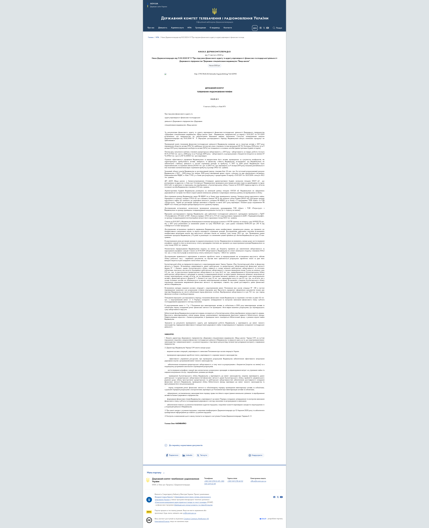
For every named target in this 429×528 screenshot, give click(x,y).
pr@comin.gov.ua (189, 513)
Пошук (279, 28)
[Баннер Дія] (255, 28)
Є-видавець (215, 28)
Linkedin (189, 455)
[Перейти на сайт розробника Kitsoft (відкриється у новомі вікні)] (263, 519)
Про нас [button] (150, 28)
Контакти (228, 28)
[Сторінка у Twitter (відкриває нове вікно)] (264, 27)
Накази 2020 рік (214, 66)
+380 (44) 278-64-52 (235, 481)
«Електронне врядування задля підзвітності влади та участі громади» (181, 502)
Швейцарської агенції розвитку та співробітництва (193, 505)
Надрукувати (257, 455)
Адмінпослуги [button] (177, 28)
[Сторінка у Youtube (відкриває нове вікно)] (267, 27)
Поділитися (173, 455)
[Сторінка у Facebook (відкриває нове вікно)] (260, 27)
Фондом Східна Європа (164, 497)
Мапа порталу (154, 473)
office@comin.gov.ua (258, 481)
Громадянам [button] (200, 28)
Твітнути (203, 455)
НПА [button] (189, 28)
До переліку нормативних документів (185, 445)
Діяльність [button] (162, 28)
